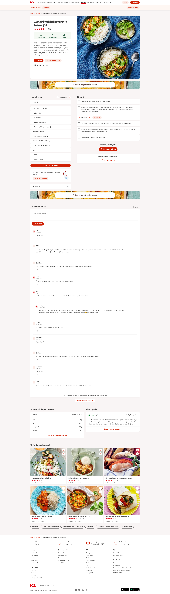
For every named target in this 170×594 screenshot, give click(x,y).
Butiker (77, 2)
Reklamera (116, 563)
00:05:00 (84, 117)
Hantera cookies (117, 572)
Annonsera (89, 570)
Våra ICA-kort (61, 563)
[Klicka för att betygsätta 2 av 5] (105, 160)
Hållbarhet (116, 550)
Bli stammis (61, 553)
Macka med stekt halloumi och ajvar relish (118, 478)
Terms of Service (100, 395)
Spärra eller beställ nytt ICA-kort (122, 568)
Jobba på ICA (89, 573)
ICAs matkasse (69, 2)
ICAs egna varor (90, 553)
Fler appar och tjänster (36, 578)
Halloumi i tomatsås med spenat (78, 478)
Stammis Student (62, 555)
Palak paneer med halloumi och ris (79, 516)
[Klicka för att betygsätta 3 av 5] (108, 160)
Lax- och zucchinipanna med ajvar (42, 516)
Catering (60, 2)
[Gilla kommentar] (37, 238)
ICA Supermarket (90, 560)
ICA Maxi (88, 565)
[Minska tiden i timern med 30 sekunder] (79, 117)
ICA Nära (88, 558)
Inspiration (90, 2)
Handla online (41, 2)
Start (31, 13)
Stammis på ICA (63, 550)
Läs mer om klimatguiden (112, 429)
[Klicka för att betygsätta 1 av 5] (102, 160)
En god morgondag (118, 555)
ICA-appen (33, 570)
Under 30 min (41, 37)
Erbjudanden (51, 2)
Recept (83, 2)
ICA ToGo (33, 575)
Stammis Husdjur (62, 558)
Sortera (135, 207)
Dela (46, 65)
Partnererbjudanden (63, 560)
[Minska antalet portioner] (57, 97)
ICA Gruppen (89, 555)
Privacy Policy (91, 395)
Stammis (98, 2)
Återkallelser (116, 565)
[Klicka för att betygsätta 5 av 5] (113, 160)
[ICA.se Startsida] (32, 2)
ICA (87, 550)
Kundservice (107, 2)
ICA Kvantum (89, 563)
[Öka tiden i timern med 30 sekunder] (89, 117)
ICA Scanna (33, 573)
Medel (64, 37)
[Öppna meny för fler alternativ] (63, 453)
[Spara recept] (63, 450)
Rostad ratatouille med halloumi (42, 478)
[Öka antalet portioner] (70, 97)
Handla (32, 550)
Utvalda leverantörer (91, 568)
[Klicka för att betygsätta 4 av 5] (111, 160)
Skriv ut (38, 65)
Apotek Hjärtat (34, 560)
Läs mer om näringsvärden (56, 435)
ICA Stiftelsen (117, 553)
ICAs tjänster (34, 567)
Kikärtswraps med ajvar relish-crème (117, 516)
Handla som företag (35, 563)
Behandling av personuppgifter (121, 570)
